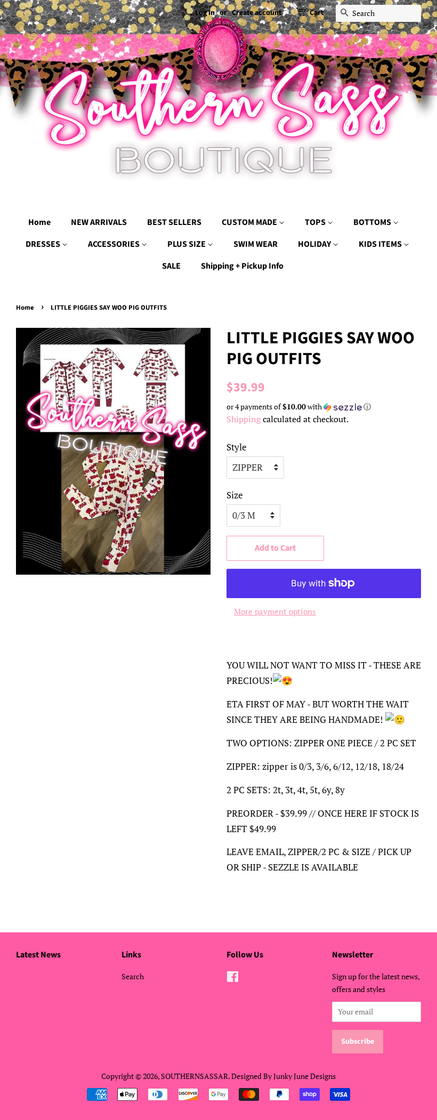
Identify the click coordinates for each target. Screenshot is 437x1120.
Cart (316, 12)
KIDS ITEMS (381, 244)
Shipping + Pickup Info (242, 266)
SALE (171, 266)
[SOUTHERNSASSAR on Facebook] (232, 978)
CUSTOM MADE (250, 222)
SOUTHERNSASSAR (194, 1076)
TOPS (316, 222)
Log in (205, 12)
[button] (323, 406)
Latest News (38, 955)
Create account (256, 12)
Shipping (243, 419)
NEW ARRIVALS (99, 222)
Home (39, 222)
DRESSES (44, 244)
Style (236, 447)
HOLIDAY (315, 244)
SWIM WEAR (255, 244)
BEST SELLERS (174, 222)
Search (133, 976)
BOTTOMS (373, 222)
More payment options (275, 611)
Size (234, 495)
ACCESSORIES (114, 244)
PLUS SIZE (187, 244)
